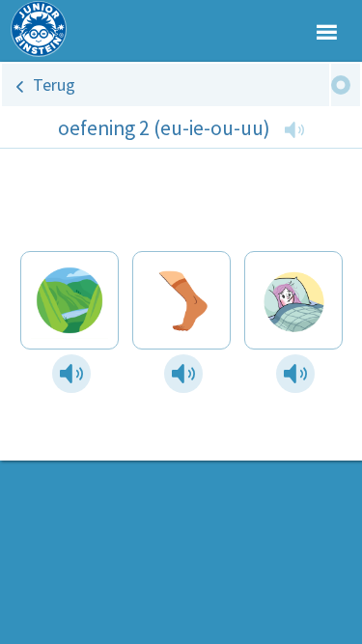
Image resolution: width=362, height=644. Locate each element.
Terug (54, 84)
